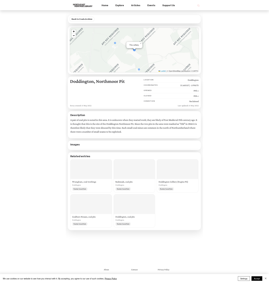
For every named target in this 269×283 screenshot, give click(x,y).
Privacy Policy (111, 278)
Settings (243, 278)
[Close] (265, 278)
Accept (257, 278)
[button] (120, 5)
